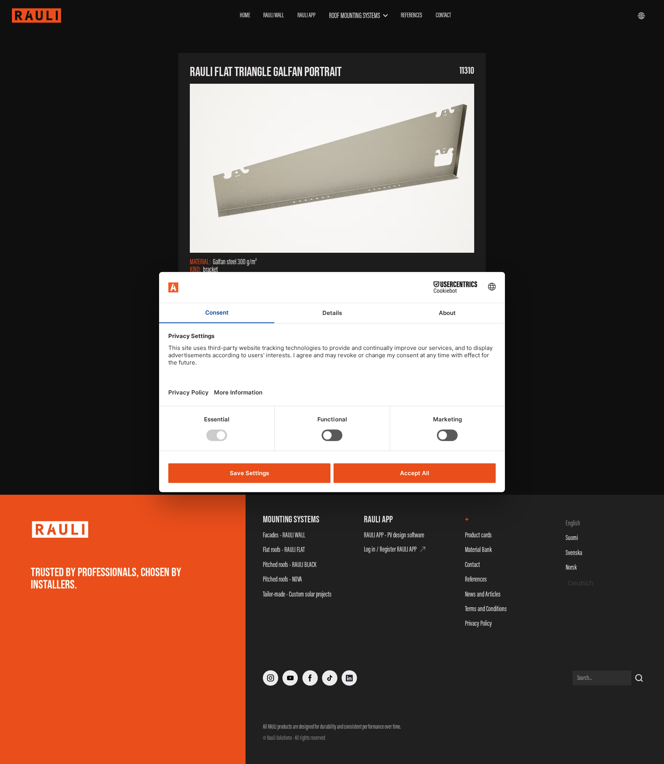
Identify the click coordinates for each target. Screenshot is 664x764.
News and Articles (483, 594)
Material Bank (478, 549)
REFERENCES (411, 15)
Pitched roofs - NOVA (282, 579)
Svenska (574, 552)
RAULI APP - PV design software (394, 534)
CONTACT (443, 15)
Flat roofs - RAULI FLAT (284, 549)
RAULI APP (306, 15)
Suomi (572, 537)
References (476, 579)
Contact (472, 564)
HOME (245, 15)
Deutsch (580, 583)
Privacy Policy (478, 623)
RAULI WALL (273, 15)
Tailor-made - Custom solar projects (297, 594)
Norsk (571, 567)
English (573, 523)
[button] (358, 15)
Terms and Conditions (486, 608)
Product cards (478, 534)
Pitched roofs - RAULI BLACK (289, 564)
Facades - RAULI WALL (284, 534)
